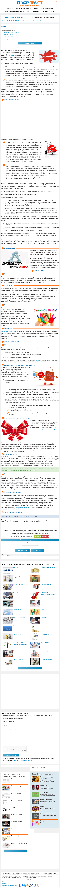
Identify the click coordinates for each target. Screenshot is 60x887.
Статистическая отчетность (19, 843)
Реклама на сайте (12, 885)
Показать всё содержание (30, 43)
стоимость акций (26, 277)
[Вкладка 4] (41, 831)
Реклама (52, 11)
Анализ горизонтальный (20, 584)
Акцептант (44, 617)
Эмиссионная (11, 38)
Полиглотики (44, 792)
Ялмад (42, 821)
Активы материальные (19, 651)
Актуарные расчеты (19, 617)
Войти (54, 1)
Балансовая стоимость (8, 331)
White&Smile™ (44, 785)
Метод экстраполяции (17, 800)
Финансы (17, 8)
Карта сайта (4, 883)
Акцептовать (17, 609)
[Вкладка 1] (32, 831)
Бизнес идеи (25, 8)
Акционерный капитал (19, 601)
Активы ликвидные (46, 659)
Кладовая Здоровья (46, 799)
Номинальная (11, 40)
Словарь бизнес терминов (12, 17)
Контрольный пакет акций (22, 507)
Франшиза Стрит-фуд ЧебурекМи (46, 777)
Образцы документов (37, 11)
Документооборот (16, 793)
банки (37, 360)
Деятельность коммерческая (19, 829)
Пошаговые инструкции (37, 8)
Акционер (11, 55)
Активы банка (17, 634)
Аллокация (16, 567)
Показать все (15, 851)
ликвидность (54, 429)
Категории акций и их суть (11, 32)
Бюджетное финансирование (19, 836)
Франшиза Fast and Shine (47, 814)
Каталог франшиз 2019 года (13, 11)
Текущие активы (45, 642)
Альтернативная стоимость (48, 576)
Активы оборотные (18, 659)
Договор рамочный (16, 821)
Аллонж (15, 592)
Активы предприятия (47, 651)
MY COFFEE (44, 806)
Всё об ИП (10, 8)
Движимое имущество (17, 786)
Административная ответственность (16, 815)
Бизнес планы (49, 8)
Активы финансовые (47, 626)
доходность (45, 429)
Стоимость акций (9, 36)
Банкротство (26, 11)
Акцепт (15, 626)
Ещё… (47, 11)
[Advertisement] (30, 120)
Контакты (4, 885)
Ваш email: (30, 542)
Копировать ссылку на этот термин (30, 540)
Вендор (13, 807)
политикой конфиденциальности (22, 760)
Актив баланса (45, 634)
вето (55, 477)
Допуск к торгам (9, 34)
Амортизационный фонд (48, 567)
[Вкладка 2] (36, 831)
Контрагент (14, 779)
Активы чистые (45, 601)
